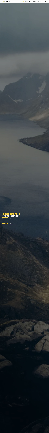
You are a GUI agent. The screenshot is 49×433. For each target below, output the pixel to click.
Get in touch (5, 223)
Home (23, 1)
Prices (34, 1)
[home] (5, 1)
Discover (11, 223)
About (26, 1)
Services (30, 1)
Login (41, 1)
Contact (45, 1)
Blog (38, 1)
